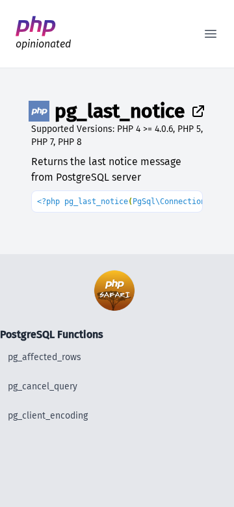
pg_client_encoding (48, 415)
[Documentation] (195, 111)
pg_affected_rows (44, 357)
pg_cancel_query (42, 386)
